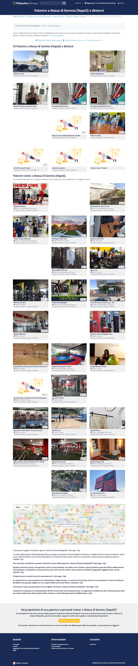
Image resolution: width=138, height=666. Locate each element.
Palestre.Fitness (19, 16)
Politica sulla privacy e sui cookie (62, 648)
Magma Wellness (20, 334)
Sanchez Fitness (58, 398)
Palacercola (56, 430)
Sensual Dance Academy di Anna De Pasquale (30, 398)
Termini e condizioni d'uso (60, 644)
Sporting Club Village (60, 493)
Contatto (93, 644)
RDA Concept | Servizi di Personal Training (29, 462)
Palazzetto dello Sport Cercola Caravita (28, 430)
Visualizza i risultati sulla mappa (49, 40)
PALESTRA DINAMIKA (59, 303)
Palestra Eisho (96, 136)
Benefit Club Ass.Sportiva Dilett (25, 106)
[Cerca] (64, 3)
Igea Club (94, 270)
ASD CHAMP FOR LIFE (59, 270)
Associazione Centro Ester (100, 206)
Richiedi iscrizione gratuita (69, 621)
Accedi (121, 3)
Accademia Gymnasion (60, 106)
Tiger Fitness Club (58, 462)
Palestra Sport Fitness (99, 168)
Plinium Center (19, 74)
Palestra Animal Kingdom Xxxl (101, 334)
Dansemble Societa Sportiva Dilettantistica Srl (30, 367)
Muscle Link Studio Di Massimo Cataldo (66, 136)
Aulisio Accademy (58, 168)
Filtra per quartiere (94, 40)
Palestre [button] (78, 3)
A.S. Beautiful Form (98, 493)
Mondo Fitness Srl (97, 239)
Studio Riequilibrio (97, 74)
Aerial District (96, 430)
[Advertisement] (69, 66)
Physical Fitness (19, 206)
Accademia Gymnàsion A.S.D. (101, 106)
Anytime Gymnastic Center (62, 367)
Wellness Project (20, 303)
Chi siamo (16, 644)
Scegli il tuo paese (21, 663)
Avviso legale (55, 646)
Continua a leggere (57, 35)
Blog (14, 650)
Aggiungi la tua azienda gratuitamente (101, 3)
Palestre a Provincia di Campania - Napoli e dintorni (45, 16)
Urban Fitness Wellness (22, 239)
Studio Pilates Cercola (98, 367)
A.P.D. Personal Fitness (22, 168)
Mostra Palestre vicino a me (74, 40)
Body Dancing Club (97, 462)
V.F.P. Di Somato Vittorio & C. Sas (102, 303)
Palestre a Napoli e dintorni (76, 16)
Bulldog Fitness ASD (59, 239)
